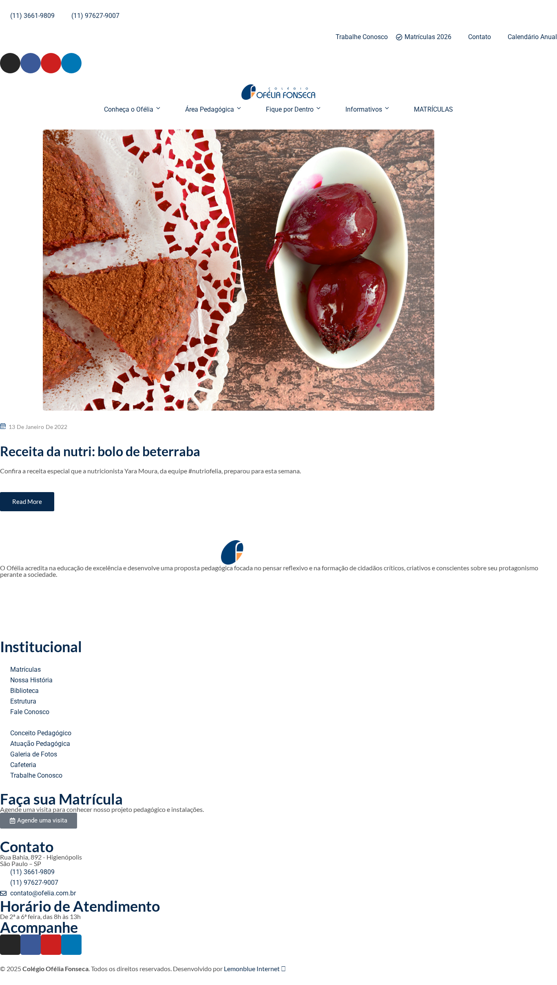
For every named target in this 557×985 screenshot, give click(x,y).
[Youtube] (51, 63)
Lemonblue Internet (252, 968)
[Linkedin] (71, 63)
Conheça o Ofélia (128, 109)
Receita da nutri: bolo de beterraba (100, 451)
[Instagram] (10, 63)
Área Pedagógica (209, 109)
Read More (27, 501)
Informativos (363, 109)
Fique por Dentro (290, 109)
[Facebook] (30, 63)
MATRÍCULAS (433, 109)
